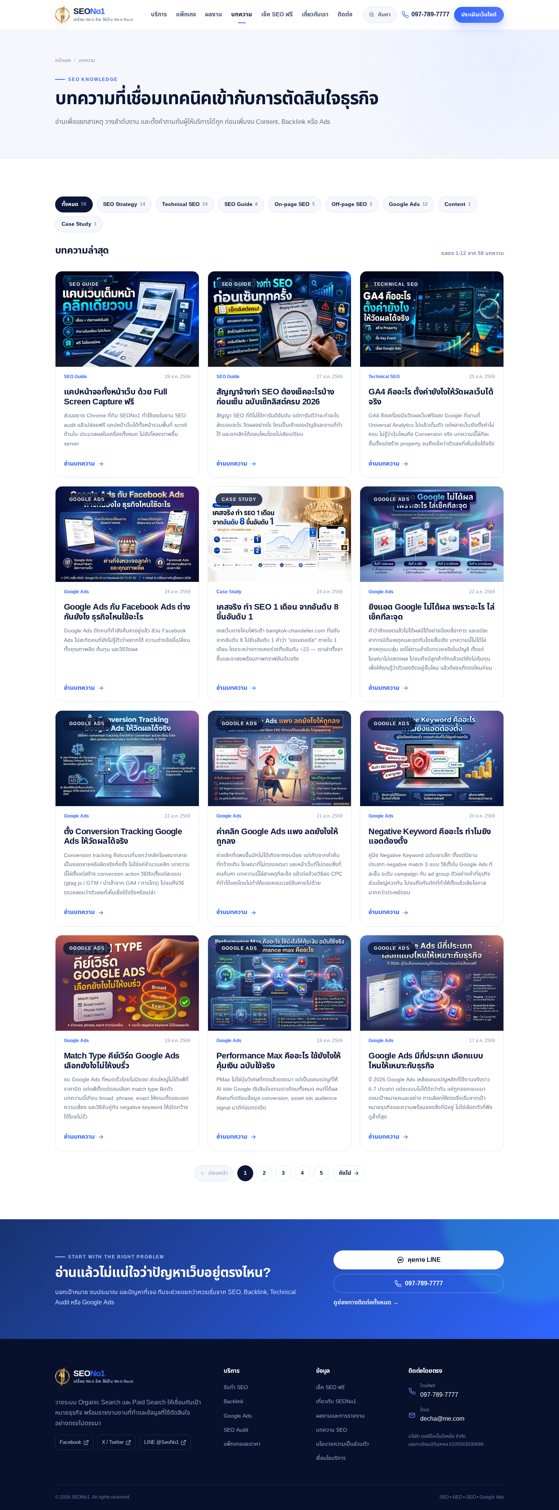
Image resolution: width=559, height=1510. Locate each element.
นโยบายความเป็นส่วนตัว (342, 1444)
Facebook (70, 1442)
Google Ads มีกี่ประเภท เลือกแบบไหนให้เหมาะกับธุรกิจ (425, 1061)
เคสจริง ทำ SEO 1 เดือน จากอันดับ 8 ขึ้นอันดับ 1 (277, 612)
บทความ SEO (331, 1430)
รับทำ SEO (236, 1387)
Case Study (79, 224)
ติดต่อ (345, 14)
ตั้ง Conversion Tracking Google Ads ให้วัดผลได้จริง (123, 837)
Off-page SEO (352, 204)
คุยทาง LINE (424, 1259)
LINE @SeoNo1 (161, 1442)
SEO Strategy (124, 204)
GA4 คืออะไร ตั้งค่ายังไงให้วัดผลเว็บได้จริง (430, 397)
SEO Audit (236, 1430)
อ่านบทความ (79, 463)
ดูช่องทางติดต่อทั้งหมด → (366, 1302)
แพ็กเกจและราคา (242, 1444)
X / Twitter (113, 1442)
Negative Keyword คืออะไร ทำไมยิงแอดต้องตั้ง (429, 837)
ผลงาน (213, 14)
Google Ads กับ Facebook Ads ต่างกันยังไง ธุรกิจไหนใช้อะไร (127, 612)
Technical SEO (185, 204)
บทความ (241, 14)
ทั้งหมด (74, 204)
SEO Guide (241, 204)
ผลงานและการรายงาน (340, 1416)
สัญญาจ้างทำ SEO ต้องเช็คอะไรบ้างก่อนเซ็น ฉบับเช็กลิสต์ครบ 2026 (275, 397)
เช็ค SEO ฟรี (277, 14)
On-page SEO (295, 204)
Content (458, 204)
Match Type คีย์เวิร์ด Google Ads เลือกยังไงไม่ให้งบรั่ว (121, 1061)
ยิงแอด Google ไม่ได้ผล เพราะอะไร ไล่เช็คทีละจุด (431, 612)
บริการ (159, 14)
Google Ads (408, 204)
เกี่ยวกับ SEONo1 (336, 1401)
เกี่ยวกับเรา (315, 14)
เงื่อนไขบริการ (331, 1458)
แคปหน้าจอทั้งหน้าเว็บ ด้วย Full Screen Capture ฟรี (115, 397)
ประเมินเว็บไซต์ (479, 14)
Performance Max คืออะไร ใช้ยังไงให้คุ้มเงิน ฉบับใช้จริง (278, 1061)
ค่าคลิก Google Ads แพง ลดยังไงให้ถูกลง (277, 837)
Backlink (233, 1401)
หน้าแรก (63, 60)
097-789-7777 (424, 1283)
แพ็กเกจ (186, 14)
